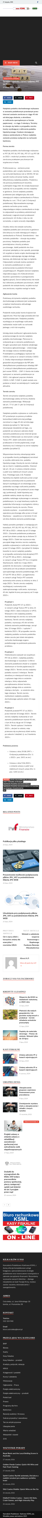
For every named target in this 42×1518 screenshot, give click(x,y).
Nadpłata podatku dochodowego (17, 784)
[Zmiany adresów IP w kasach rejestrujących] (10, 1055)
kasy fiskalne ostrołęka (13, 781)
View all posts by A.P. (28, 964)
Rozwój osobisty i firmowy (13, 1414)
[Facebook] (37, 2)
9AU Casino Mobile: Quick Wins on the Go (20, 1489)
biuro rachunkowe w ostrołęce (23, 779)
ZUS (5, 1439)
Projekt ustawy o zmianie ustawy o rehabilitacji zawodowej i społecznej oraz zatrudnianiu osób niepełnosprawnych (13, 1142)
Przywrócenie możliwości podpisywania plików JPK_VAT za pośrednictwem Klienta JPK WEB (20, 877)
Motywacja (7, 1381)
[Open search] (36, 63)
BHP (5, 1344)
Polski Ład (7, 1397)
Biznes (5, 1348)
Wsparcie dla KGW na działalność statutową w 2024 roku (28, 999)
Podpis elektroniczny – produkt (16, 1393)
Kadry (5, 1352)
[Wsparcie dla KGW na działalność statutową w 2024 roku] (10, 997)
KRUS (5, 1368)
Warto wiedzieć (9, 1430)
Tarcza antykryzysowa (12, 1422)
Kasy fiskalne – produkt (12, 1360)
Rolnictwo (7, 1410)
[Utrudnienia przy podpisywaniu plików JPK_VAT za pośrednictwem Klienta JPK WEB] (21, 900)
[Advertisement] (21, 38)
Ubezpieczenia (9, 1426)
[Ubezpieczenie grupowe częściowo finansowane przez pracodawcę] (10, 1088)
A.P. (19, 87)
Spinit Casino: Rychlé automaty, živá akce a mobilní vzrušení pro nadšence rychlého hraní (20, 1478)
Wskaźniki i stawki (10, 1435)
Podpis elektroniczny (11, 1389)
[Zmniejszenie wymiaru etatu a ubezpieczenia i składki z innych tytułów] (10, 1104)
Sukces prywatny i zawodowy (15, 1418)
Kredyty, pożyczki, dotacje (13, 1364)
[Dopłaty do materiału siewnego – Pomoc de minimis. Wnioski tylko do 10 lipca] (10, 1032)
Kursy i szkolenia (10, 1377)
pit (5, 790)
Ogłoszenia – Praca (11, 1385)
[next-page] (8, 1205)
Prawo (5, 1402)
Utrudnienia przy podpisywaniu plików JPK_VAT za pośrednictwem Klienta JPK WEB (20, 915)
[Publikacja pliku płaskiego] (21, 828)
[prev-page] (4, 1205)
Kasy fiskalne (8, 1356)
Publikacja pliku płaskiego (14, 841)
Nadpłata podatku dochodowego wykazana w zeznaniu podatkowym (21, 787)
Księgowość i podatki (11, 78)
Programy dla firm (10, 1406)
